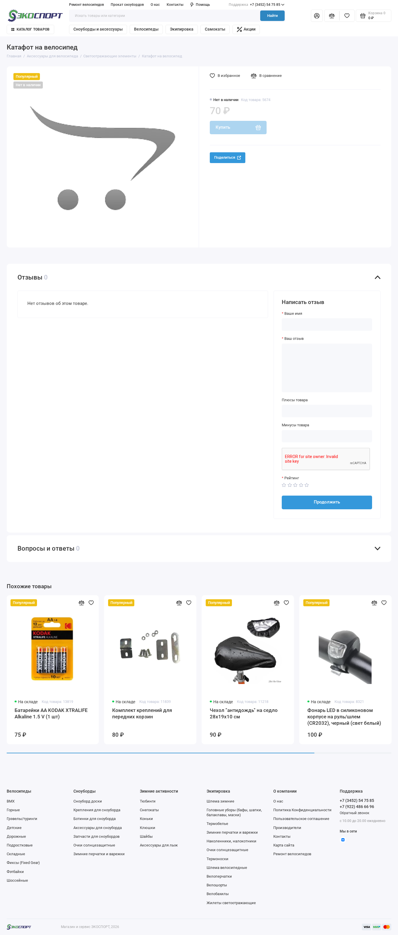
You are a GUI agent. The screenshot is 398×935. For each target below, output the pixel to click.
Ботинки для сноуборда (94, 818)
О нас (278, 801)
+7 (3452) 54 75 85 (254, 5)
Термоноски (217, 859)
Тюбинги (148, 801)
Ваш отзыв (294, 338)
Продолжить (327, 502)
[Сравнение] (332, 16)
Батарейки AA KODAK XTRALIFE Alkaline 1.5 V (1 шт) (51, 713)
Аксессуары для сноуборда (97, 828)
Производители (287, 828)
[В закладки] (91, 602)
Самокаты (215, 29)
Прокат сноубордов (127, 5)
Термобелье (217, 823)
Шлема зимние (220, 801)
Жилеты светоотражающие (231, 903)
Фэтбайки (15, 871)
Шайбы (146, 836)
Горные (13, 810)
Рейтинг (291, 478)
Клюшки (147, 828)
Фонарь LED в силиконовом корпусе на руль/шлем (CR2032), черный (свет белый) (344, 716)
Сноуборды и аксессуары (98, 29)
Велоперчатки (219, 876)
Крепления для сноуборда (96, 810)
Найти (272, 15)
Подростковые (20, 845)
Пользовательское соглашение (301, 818)
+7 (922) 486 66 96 (357, 806)
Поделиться (224, 157)
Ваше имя (293, 313)
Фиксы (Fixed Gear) (23, 862)
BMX (11, 801)
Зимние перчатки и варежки (99, 854)
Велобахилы (218, 894)
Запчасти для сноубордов (96, 836)
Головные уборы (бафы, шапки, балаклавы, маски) (234, 812)
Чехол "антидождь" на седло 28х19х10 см (244, 713)
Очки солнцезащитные (94, 845)
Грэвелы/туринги (22, 818)
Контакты (175, 5)
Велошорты (217, 885)
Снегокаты (149, 810)
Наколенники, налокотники (231, 841)
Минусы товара (295, 425)
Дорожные (16, 836)
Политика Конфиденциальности (302, 810)
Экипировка (181, 29)
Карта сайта (283, 845)
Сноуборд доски (87, 801)
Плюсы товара (295, 400)
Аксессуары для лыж (159, 845)
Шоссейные (17, 880)
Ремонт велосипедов (86, 5)
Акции (250, 29)
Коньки (146, 818)
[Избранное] (347, 16)
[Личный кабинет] (317, 16)
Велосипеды (146, 29)
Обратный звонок (354, 813)
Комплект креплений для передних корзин (142, 713)
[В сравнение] (81, 602)
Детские (14, 828)
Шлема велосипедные (227, 867)
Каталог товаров (33, 29)
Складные (16, 854)
